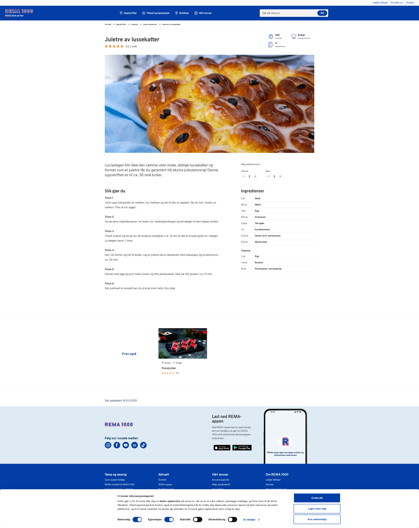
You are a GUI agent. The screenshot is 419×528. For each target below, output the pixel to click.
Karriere (269, 484)
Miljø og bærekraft (221, 484)
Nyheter (162, 479)
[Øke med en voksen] (255, 176)
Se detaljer (249, 519)
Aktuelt (163, 474)
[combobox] (294, 13)
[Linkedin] (134, 445)
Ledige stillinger (273, 479)
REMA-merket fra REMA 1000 (119, 484)
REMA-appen (165, 484)
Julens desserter (150, 24)
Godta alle (317, 497)
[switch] (169, 519)
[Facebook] (117, 445)
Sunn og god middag (115, 479)
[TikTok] (143, 445)
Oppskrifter (121, 24)
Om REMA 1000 (277, 474)
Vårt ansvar (220, 474)
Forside (108, 24)
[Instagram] (108, 445)
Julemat (134, 24)
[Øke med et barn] (280, 176)
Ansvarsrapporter (220, 479)
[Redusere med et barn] (268, 176)
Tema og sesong (116, 474)
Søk (322, 13)
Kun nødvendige (317, 519)
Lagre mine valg (317, 508)
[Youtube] (125, 445)
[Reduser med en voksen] (243, 176)
